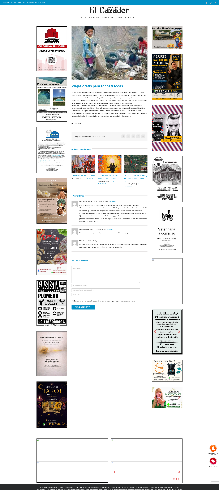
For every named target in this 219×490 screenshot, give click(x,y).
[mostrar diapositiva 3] (176, 479)
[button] (134, 17)
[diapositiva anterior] (39, 404)
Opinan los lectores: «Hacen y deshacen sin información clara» (135, 178)
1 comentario (90, 178)
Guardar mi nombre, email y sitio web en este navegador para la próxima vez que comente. (104, 301)
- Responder (112, 202)
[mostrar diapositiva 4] (178, 479)
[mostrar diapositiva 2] (175, 479)
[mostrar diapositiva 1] (173, 479)
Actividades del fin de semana (83, 176)
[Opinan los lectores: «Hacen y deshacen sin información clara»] (136, 156)
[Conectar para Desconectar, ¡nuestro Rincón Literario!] (109, 156)
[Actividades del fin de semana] (83, 156)
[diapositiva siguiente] (64, 404)
